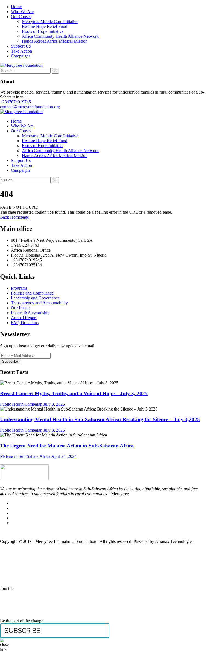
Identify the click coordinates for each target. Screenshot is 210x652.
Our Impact (21, 307)
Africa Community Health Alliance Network (60, 36)
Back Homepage (14, 217)
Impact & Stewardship (30, 312)
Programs (19, 288)
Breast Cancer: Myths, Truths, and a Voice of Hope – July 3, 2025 (74, 393)
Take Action (21, 51)
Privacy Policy (105, 532)
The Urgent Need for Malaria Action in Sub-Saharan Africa (67, 446)
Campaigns (20, 56)
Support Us (21, 46)
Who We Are (22, 11)
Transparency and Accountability (39, 303)
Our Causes (21, 16)
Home (16, 6)
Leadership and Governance (35, 298)
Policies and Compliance (32, 293)
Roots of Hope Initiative (42, 31)
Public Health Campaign (21, 404)
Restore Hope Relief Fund (44, 26)
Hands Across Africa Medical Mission (55, 41)
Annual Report (24, 317)
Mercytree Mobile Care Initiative (50, 21)
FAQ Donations (25, 322)
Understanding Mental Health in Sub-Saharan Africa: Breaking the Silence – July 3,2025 (100, 419)
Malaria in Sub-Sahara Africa (25, 456)
